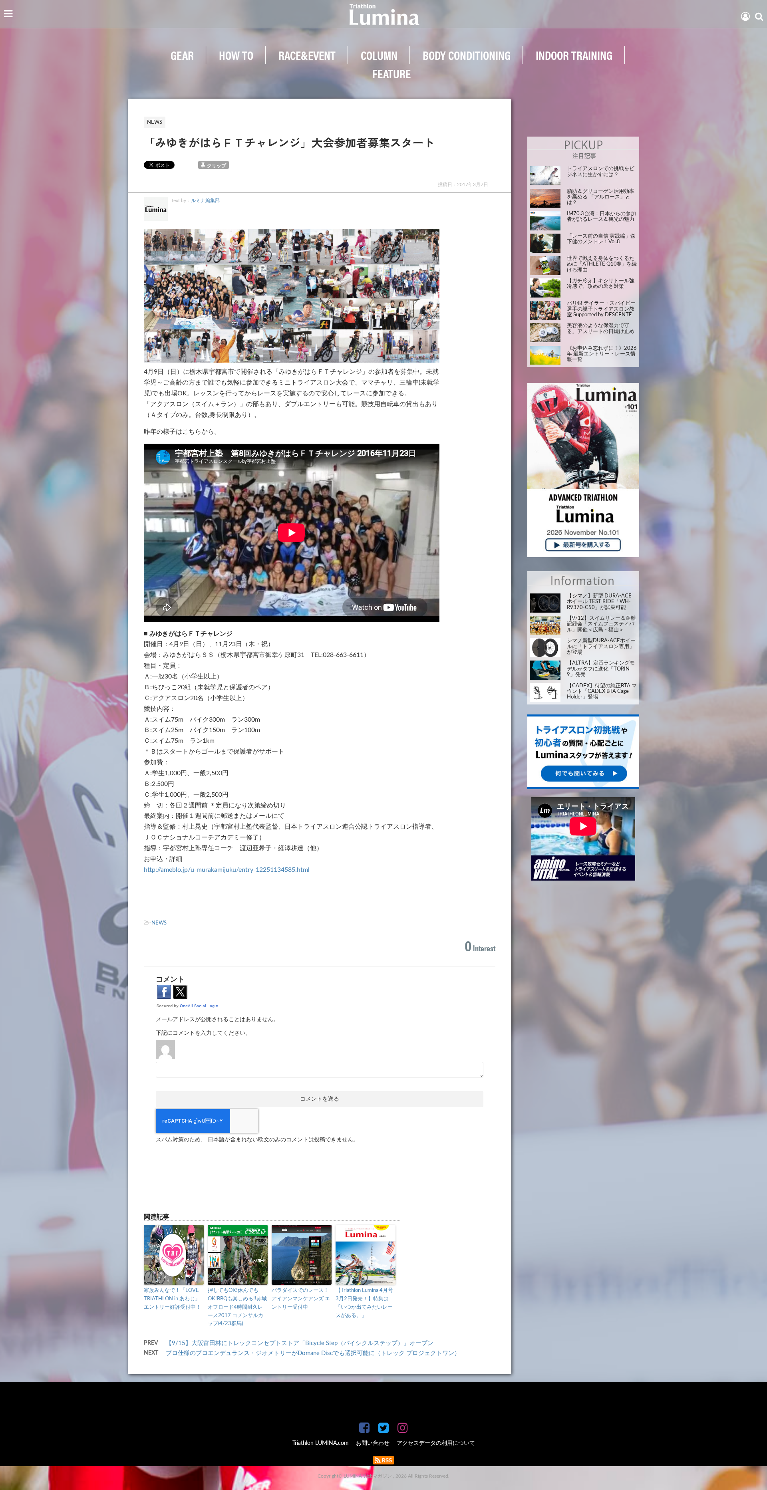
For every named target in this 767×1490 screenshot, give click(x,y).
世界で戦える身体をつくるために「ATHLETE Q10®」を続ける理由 (602, 264)
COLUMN (379, 54)
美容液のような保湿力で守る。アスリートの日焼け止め (600, 328)
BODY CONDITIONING (467, 54)
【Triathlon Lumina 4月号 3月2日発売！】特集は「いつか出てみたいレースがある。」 (364, 1303)
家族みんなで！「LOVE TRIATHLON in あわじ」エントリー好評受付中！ (172, 1299)
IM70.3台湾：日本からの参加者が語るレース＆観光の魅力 (601, 216)
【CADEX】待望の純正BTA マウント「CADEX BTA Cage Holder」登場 (602, 691)
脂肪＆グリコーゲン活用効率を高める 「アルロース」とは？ (600, 197)
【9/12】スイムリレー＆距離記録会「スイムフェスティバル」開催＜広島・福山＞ (601, 624)
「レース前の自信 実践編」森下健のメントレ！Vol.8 (601, 239)
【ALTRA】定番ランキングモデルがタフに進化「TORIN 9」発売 (601, 669)
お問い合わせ (372, 1443)
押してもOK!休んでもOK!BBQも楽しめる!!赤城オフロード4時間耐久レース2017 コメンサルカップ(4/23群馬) (237, 1307)
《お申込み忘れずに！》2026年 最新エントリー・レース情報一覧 (602, 354)
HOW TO (236, 54)
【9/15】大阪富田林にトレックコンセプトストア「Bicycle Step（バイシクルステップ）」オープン (299, 1343)
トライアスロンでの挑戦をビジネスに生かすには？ (600, 171)
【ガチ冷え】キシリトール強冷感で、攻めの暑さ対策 (600, 283)
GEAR (182, 54)
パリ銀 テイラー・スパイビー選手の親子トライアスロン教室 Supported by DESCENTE (601, 309)
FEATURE (391, 73)
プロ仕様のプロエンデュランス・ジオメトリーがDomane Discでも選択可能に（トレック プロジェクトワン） (313, 1353)
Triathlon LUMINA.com (320, 1443)
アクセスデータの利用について (436, 1443)
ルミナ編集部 (205, 200)
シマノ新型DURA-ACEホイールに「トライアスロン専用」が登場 (601, 646)
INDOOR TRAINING (574, 54)
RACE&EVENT (307, 54)
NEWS (159, 923)
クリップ (216, 165)
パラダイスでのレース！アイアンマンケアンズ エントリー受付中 (301, 1299)
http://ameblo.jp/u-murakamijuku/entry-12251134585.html (227, 870)
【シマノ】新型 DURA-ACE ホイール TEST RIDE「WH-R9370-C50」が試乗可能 (599, 601)
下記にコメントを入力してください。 (203, 1033)
